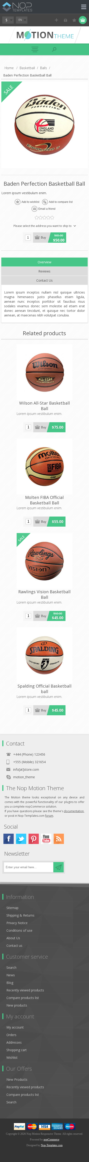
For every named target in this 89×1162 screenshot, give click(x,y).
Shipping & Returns (20, 915)
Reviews (44, 271)
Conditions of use (19, 930)
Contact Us (44, 280)
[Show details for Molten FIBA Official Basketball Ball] (44, 467)
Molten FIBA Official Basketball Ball (44, 500)
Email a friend (46, 208)
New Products (16, 1079)
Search (11, 967)
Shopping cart (16, 1050)
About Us (13, 938)
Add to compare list (61, 202)
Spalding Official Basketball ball (44, 688)
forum (49, 816)
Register (56, 20)
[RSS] (59, 839)
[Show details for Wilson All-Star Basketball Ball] (44, 372)
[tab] (44, 262)
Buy (43, 237)
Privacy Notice (17, 923)
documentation (74, 811)
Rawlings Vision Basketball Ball (44, 594)
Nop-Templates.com (52, 1145)
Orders (11, 1035)
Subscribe (58, 867)
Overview (44, 262)
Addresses (14, 1042)
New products (16, 1005)
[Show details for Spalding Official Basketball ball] (44, 655)
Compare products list (22, 998)
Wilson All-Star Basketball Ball (44, 405)
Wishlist (12, 1057)
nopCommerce (51, 1139)
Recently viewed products (25, 990)
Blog (9, 982)
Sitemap (12, 908)
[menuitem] (46, 908)
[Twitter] (21, 839)
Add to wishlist (30, 202)
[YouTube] (46, 839)
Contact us (14, 945)
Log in (65, 20)
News (10, 975)
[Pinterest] (34, 839)
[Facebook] (8, 839)
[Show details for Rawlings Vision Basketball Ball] (44, 561)
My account (15, 1027)
